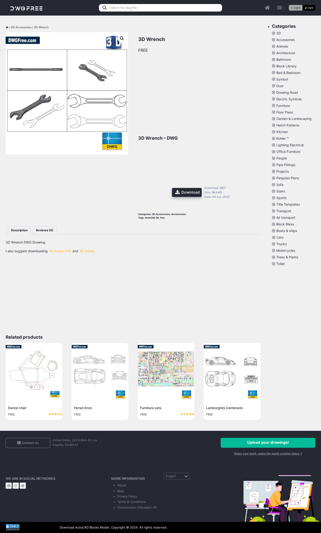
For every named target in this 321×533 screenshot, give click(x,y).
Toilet (280, 264)
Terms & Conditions (131, 502)
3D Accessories (161, 214)
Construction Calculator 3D (137, 507)
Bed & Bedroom (288, 73)
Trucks (281, 244)
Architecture (285, 53)
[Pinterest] (23, 486)
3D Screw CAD (60, 251)
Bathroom (283, 59)
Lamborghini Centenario (224, 408)
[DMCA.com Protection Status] (29, 527)
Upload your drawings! (268, 442)
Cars (279, 237)
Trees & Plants (287, 257)
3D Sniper (86, 251)
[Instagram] (16, 486)
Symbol (282, 79)
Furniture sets (150, 408)
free (162, 217)
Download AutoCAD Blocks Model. (85, 527)
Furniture (283, 106)
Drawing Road (287, 92)
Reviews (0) (44, 230)
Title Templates (288, 204)
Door (280, 86)
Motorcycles (285, 250)
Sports (281, 198)
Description (19, 230)
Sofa (279, 185)
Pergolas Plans (287, 178)
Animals (282, 46)
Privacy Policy (127, 496)
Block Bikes (285, 224)
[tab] (19, 230)
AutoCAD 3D (152, 217)
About (121, 485)
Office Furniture (288, 152)
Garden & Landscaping (294, 119)
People (281, 158)
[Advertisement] (67, 181)
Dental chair (17, 408)
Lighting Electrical (290, 145)
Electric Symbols (289, 99)
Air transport (285, 218)
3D (278, 33)
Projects (282, 171)
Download (190, 192)
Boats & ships (286, 231)
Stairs (280, 191)
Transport (283, 211)
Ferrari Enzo (83, 408)
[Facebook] (9, 486)
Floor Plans (284, 112)
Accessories (178, 214)
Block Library (286, 66)
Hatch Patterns (287, 125)
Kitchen (282, 132)
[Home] (7, 27)
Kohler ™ (282, 138)
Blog (120, 491)
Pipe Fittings (285, 165)
